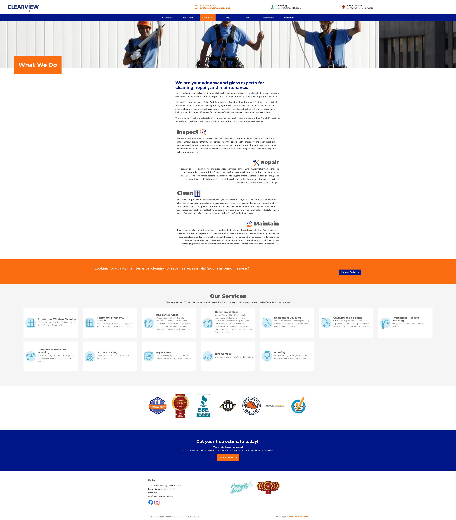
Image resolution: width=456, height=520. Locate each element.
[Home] (22, 7)
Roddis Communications (298, 517)
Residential (188, 18)
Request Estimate (350, 272)
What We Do (208, 18)
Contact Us (288, 18)
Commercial (167, 18)
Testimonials (268, 18)
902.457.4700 (208, 5)
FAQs (228, 18)
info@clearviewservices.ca (215, 8)
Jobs (248, 18)
